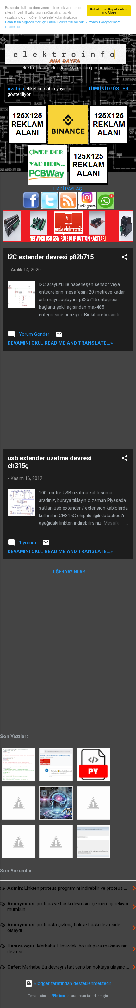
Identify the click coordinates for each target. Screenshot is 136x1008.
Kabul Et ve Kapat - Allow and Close (108, 11)
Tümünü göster (108, 88)
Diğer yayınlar (68, 571)
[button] (124, 258)
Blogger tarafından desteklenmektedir (72, 983)
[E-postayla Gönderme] (59, 336)
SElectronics (60, 996)
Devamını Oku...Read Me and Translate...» (60, 343)
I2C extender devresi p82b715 (51, 257)
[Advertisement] (68, 400)
